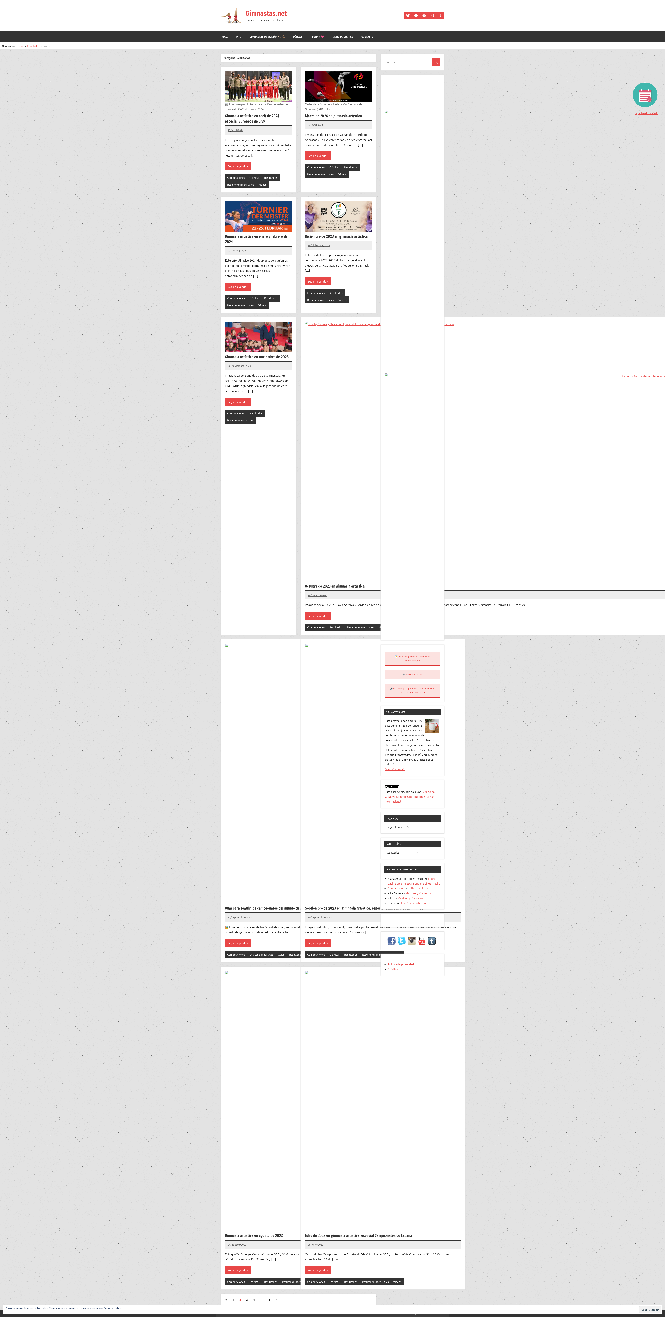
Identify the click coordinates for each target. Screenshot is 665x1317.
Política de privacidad (401, 964)
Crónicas (254, 177)
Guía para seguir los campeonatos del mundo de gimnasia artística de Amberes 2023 (290, 908)
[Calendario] (645, 84)
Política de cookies (112, 1307)
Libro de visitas (342, 37)
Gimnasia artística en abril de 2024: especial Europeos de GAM (252, 118)
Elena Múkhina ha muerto (415, 902)
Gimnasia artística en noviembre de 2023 (257, 356)
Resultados (270, 177)
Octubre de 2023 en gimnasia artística (335, 586)
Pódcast (298, 37)
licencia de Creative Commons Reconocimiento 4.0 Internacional (410, 796)
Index (224, 37)
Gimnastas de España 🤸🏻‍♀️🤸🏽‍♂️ (267, 37)
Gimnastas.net (266, 13)
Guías (281, 954)
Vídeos (262, 184)
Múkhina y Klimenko (418, 893)
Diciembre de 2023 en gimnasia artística (336, 236)
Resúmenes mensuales (240, 184)
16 (268, 1299)
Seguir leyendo (237, 166)
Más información (395, 769)
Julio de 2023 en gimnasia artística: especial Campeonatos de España (358, 1235)
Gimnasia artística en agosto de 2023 (254, 1235)
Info (238, 37)
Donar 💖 (318, 37)
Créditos (393, 969)
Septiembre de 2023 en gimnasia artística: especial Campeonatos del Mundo (364, 908)
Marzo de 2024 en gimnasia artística (333, 116)
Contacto (367, 37)
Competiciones (236, 177)
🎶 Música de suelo (412, 674)
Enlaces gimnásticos (261, 954)
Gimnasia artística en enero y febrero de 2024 (256, 239)
